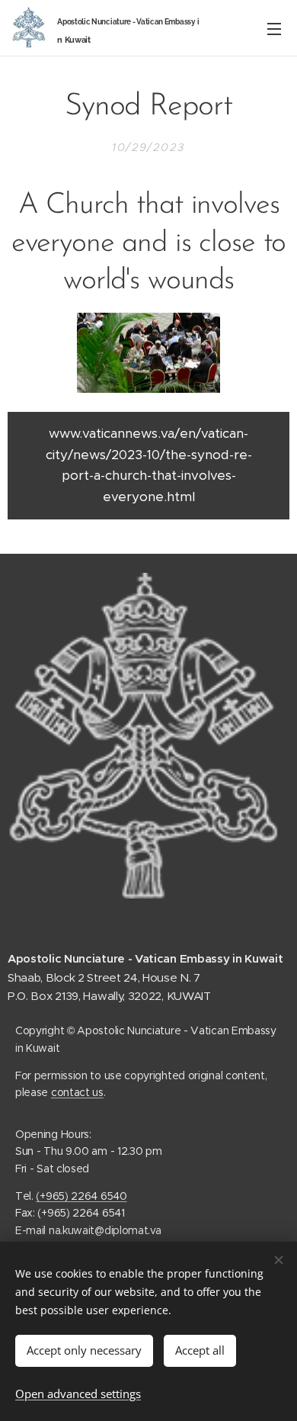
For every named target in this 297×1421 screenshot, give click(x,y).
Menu (274, 28)
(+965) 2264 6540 (81, 1196)
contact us (77, 1092)
